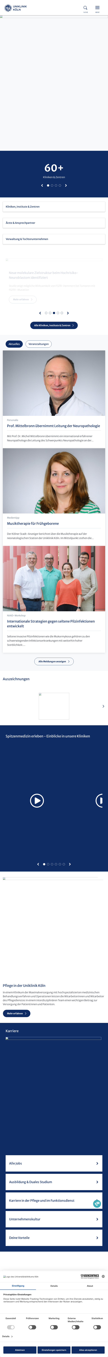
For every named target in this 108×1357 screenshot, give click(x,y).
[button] (42, 185)
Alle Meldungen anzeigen (52, 661)
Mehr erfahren (21, 299)
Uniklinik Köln (15, 8)
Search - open (86, 7)
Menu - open (98, 7)
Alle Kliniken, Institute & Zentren (52, 325)
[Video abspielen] (37, 800)
